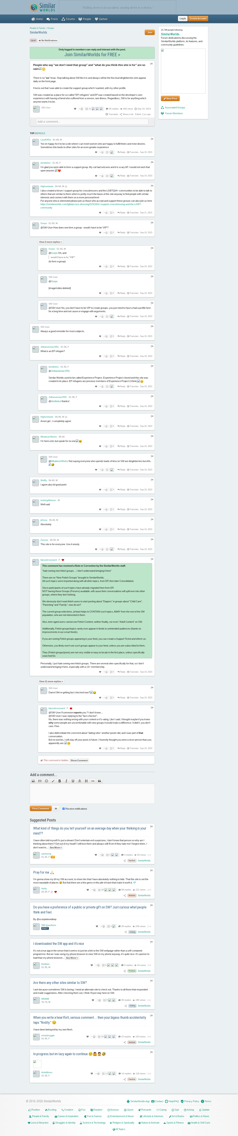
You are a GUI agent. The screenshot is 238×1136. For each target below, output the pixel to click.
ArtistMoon (46, 1072)
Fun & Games (94, 1116)
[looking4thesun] (35, 503)
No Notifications (49, 40)
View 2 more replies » (50, 242)
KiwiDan (45, 964)
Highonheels (46, 186)
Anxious (114, 1109)
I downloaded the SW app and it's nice (58, 944)
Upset (129, 1109)
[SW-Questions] (36, 926)
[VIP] (63, 560)
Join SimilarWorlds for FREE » (92, 54)
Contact (158, 1101)
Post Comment (40, 808)
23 (126, 1036)
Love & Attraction (39, 1122)
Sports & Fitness (175, 1122)
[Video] (39, 781)
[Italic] (66, 781)
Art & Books (177, 1116)
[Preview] (56, 808)
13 (106, 1073)
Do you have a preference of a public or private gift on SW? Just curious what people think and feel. (90, 909)
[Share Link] (125, 860)
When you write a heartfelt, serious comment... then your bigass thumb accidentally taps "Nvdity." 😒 (89, 1020)
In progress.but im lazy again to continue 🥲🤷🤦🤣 (69, 1054)
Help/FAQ (173, 1101)
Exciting (51, 1109)
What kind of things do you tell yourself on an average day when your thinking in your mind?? (89, 830)
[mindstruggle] (36, 1037)
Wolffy (43, 480)
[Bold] (59, 781)
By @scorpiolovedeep (44, 919)
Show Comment (79, 760)
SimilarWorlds (38, 32)
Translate (113, 114)
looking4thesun (48, 500)
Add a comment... (43, 775)
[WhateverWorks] (35, 439)
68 (126, 889)
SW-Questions (48, 925)
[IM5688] (36, 1000)
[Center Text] (79, 781)
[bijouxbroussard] (35, 562)
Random (97, 1109)
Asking (190, 1109)
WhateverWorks (48, 436)
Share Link (127, 114)
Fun (83, 1109)
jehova (43, 520)
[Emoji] (46, 781)
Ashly (44, 888)
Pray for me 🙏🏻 (43, 872)
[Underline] (73, 781)
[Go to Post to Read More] (92, 1064)
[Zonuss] (35, 542)
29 (102, 1036)
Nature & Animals (150, 1122)
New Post (171, 98)
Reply (122, 152)
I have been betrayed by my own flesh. (53, 1029)
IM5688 (45, 999)
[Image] (33, 781)
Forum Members (174, 113)
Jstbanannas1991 (49, 347)
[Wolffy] (35, 483)
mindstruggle (48, 1035)
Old (43, 133)
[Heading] (86, 781)
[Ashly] (36, 890)
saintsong (46, 853)
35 (114, 108)
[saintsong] (36, 855)
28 (102, 889)
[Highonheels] (35, 189)
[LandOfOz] (35, 142)
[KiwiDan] (36, 965)
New (38, 133)
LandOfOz (45, 139)
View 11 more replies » (51, 681)
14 (126, 1073)
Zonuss (44, 540)
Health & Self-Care (200, 1122)
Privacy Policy (191, 1101)
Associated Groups (175, 107)
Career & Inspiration (67, 1116)
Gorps (43, 223)
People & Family (37, 28)
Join (149, 32)
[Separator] (93, 781)
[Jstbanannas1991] (35, 349)
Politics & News (200, 1116)
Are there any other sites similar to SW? (60, 983)
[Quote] (99, 781)
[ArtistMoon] (36, 1074)
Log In (183, 18)
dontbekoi (45, 162)
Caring (162, 1109)
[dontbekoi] (35, 165)
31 (90, 108)
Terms (207, 1101)
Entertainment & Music (122, 1116)
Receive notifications (76, 808)
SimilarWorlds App (140, 1101)
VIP (52, 857)
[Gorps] (35, 226)
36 (126, 1000)
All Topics (120, 1129)
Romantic (146, 1109)
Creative (68, 1109)
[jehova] (35, 522)
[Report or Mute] (151, 63)
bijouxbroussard (48, 560)
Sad (176, 1109)
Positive (35, 1109)
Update (205, 1109)
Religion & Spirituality (123, 1122)
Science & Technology (94, 1122)
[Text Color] (53, 781)
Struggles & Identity (65, 1122)
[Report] (152, 139)
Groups (50, 28)
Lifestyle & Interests (152, 1116)
